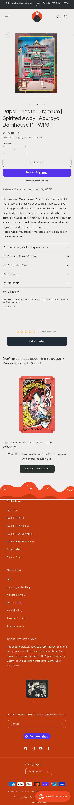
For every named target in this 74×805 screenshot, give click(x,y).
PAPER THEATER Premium (21, 541)
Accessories (13, 549)
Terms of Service (16, 618)
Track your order (16, 626)
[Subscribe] (62, 724)
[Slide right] (44, 104)
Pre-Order (12, 510)
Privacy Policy (14, 602)
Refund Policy (14, 610)
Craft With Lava (23, 792)
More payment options (37, 181)
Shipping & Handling (18, 587)
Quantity (7, 143)
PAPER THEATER (16, 518)
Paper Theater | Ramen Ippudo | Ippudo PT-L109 (27, 443)
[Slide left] (29, 104)
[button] (7, 16)
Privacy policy (20, 797)
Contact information (38, 802)
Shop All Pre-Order (37, 468)
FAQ (9, 579)
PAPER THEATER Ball (18, 526)
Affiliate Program (16, 595)
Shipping (19, 138)
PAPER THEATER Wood (19, 534)
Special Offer (14, 557)
